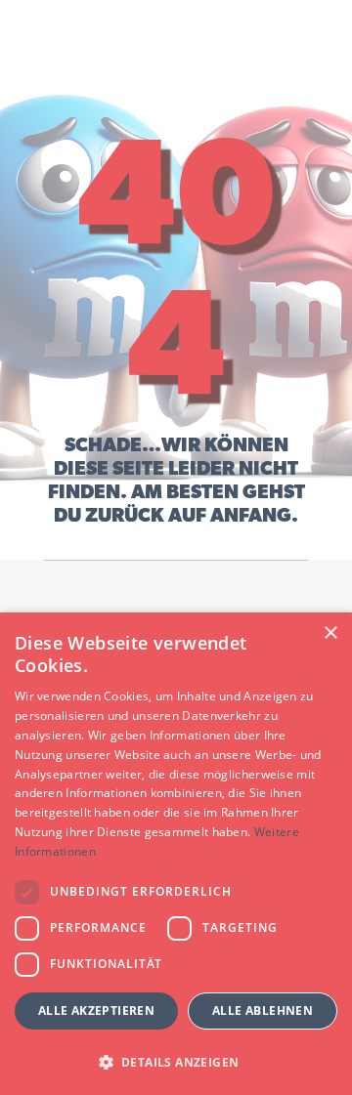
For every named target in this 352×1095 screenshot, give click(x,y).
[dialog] (176, 853)
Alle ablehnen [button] (262, 1010)
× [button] (330, 633)
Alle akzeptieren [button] (96, 1010)
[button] (176, 1061)
